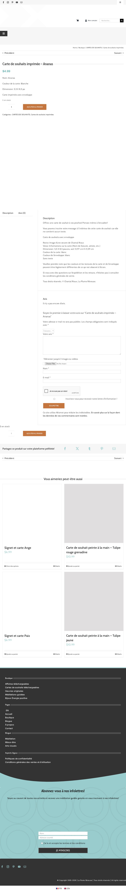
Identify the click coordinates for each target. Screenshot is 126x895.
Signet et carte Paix (17, 501)
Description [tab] (8, 213)
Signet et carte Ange (17, 413)
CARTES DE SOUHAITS (21, 114)
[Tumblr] (89, 314)
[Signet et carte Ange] (32, 379)
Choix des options (12, 432)
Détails (57, 432)
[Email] (114, 314)
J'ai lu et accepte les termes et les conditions (64, 709)
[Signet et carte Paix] (32, 467)
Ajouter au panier (35, 107)
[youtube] (17, 2)
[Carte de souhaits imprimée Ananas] (45, 160)
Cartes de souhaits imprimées (42, 114)
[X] (77, 314)
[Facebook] (65, 314)
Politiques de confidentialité (35, 891)
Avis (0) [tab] (22, 213)
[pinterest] (12, 2)
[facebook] (3, 2)
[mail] (21, 2)
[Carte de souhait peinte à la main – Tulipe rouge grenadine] (93, 379)
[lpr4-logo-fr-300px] (11, 10)
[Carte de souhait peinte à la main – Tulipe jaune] (93, 467)
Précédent (9, 53)
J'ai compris (112, 890)
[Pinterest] (102, 314)
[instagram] (8, 2)
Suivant (117, 53)
